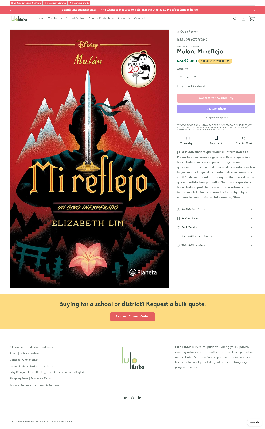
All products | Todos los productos (31, 347)
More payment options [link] (216, 118)
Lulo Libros (24, 422)
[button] (54, 19)
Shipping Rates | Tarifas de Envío (30, 378)
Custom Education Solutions (48, 422)
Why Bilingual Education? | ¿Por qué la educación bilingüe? (47, 372)
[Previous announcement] (10, 10)
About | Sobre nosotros (24, 353)
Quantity (182, 69)
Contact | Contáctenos (24, 359)
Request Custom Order (132, 316)
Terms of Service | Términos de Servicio (35, 385)
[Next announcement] (255, 10)
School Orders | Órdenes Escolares (32, 366)
